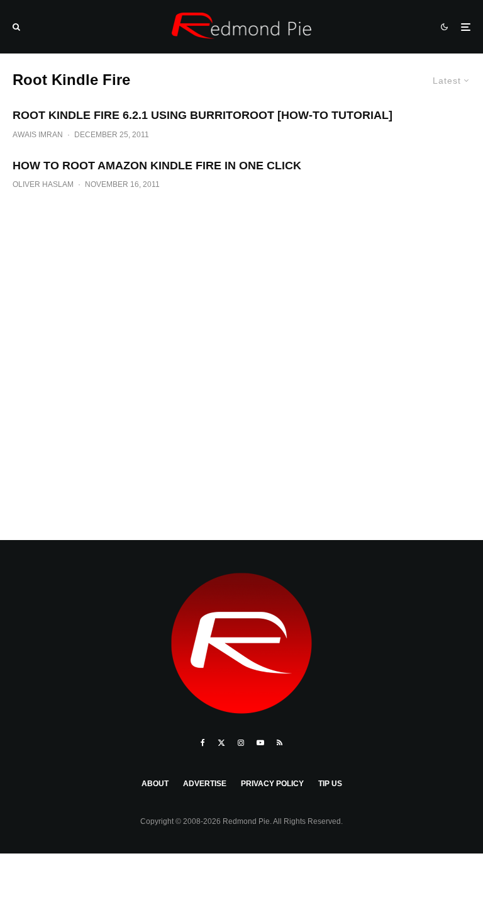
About (155, 783)
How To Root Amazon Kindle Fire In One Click (157, 165)
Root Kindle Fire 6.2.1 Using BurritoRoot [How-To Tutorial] (202, 115)
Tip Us (330, 783)
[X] (221, 743)
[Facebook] (202, 743)
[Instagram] (240, 743)
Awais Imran (38, 134)
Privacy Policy (272, 783)
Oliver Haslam (43, 184)
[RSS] (279, 743)
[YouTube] (260, 743)
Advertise (204, 783)
